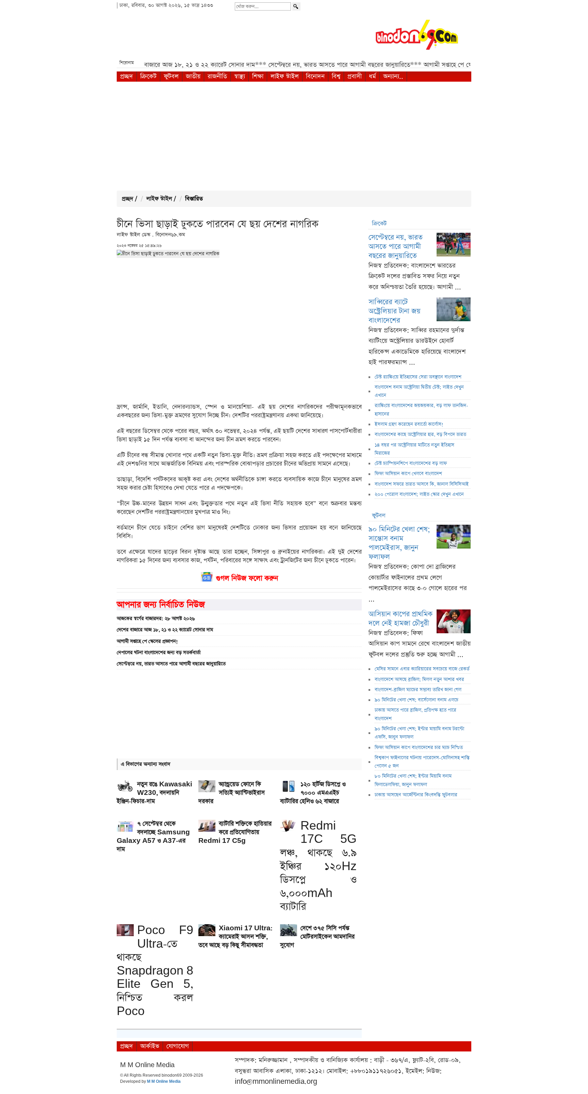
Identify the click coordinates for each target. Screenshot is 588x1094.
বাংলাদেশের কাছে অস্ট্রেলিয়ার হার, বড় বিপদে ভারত (420, 434)
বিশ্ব (336, 76)
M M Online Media (164, 1081)
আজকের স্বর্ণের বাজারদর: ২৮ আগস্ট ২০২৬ (156, 618)
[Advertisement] (294, 136)
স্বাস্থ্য (239, 76)
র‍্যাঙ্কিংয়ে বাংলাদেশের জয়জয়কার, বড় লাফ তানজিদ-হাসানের (421, 409)
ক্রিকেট (148, 76)
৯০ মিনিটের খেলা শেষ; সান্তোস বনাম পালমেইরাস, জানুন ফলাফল (399, 543)
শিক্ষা (257, 76)
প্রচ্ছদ (126, 76)
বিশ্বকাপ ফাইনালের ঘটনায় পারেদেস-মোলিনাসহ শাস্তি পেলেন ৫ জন (422, 761)
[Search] (296, 6)
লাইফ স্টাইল (285, 76)
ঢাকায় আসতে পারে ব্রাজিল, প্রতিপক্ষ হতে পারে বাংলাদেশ (415, 714)
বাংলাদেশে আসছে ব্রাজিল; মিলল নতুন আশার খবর (419, 679)
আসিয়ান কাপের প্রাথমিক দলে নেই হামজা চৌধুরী (400, 618)
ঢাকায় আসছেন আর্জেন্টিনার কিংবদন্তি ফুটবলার (416, 794)
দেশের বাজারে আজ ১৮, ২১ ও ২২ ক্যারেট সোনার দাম (165, 629)
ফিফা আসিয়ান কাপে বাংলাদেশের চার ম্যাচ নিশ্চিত (419, 747)
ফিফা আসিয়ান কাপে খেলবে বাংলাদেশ (408, 473)
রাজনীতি (217, 76)
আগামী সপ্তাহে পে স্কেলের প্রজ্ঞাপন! (147, 641)
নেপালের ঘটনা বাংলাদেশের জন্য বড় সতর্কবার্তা (158, 652)
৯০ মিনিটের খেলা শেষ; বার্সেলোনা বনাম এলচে (416, 700)
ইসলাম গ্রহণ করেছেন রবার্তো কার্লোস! (409, 424)
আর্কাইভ (149, 1046)
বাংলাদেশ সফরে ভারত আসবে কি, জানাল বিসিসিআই (422, 484)
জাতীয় (193, 76)
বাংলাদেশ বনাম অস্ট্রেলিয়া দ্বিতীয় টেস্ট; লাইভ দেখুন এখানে (419, 391)
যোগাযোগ (177, 1046)
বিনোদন (315, 76)
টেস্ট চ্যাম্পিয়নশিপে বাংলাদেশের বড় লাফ (411, 463)
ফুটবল (171, 76)
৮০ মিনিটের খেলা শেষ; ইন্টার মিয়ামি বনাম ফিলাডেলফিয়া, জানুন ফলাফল (413, 780)
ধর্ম (372, 76)
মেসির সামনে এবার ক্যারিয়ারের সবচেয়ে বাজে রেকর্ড (422, 669)
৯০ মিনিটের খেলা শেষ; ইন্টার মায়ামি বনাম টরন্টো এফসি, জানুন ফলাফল (419, 732)
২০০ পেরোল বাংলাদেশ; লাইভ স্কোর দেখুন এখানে (419, 494)
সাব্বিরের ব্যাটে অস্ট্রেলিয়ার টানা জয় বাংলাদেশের (395, 311)
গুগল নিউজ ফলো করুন (247, 578)
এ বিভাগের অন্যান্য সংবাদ (145, 764)
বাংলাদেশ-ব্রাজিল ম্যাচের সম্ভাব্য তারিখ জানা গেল (418, 689)
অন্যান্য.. (393, 76)
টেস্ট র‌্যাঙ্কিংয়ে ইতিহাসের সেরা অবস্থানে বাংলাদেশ (418, 377)
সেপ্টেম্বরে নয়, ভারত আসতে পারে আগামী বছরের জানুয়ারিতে (171, 663)
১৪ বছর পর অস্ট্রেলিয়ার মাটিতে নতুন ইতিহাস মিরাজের (414, 449)
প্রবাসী (354, 76)
